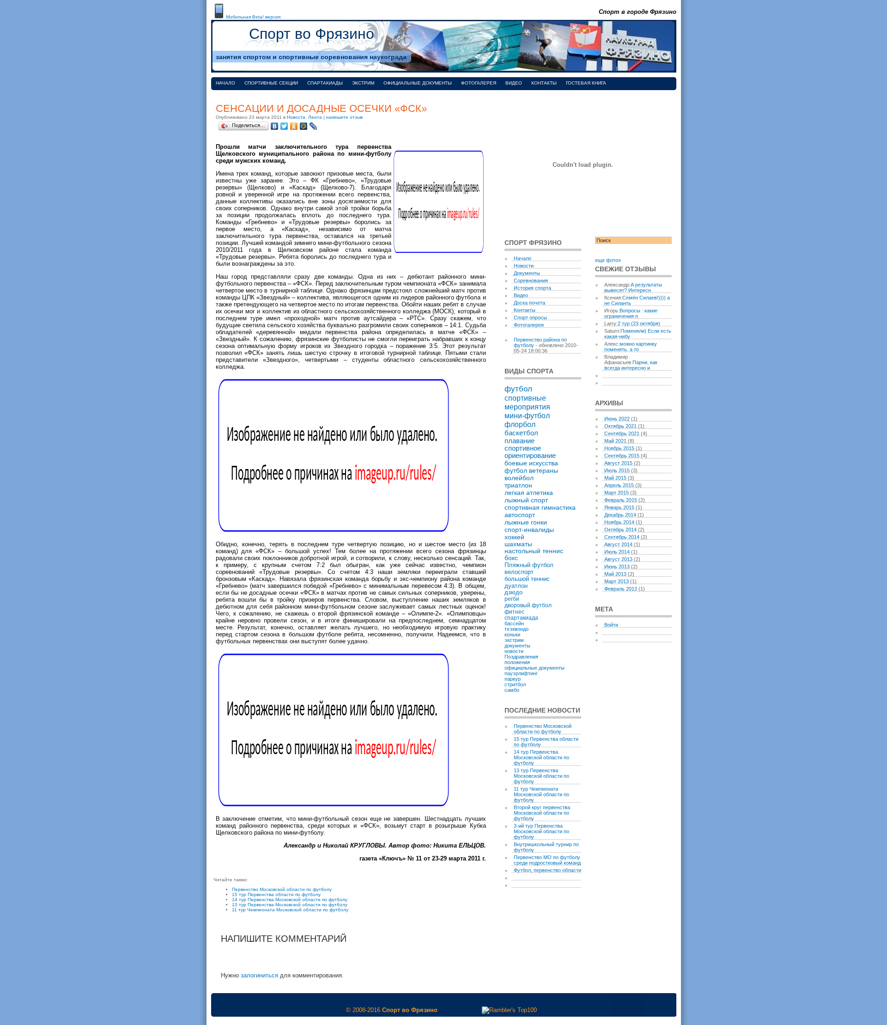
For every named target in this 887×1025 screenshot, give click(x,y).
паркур (512, 679)
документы (517, 645)
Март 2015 (616, 492)
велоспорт (519, 571)
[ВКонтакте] (274, 126)
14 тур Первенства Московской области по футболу (289, 899)
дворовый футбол (528, 605)
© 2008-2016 (363, 1010)
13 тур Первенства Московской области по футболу (289, 904)
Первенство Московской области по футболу (282, 889)
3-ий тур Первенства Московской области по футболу (541, 831)
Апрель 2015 (619, 485)
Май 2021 (615, 441)
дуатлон (516, 585)
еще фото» (608, 260)
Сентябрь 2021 (621, 433)
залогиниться (259, 975)
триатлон (518, 485)
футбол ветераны (531, 470)
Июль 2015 (617, 470)
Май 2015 (615, 478)
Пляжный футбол (528, 564)
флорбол (519, 424)
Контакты (544, 82)
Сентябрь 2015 (621, 455)
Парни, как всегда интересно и (630, 365)
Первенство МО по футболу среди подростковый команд (547, 860)
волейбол (519, 478)
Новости (296, 117)
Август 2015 (618, 463)
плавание (519, 441)
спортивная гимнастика (540, 507)
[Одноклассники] (294, 126)
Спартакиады (325, 82)
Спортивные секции (271, 82)
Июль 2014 (617, 552)
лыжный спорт (526, 500)
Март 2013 (616, 581)
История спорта (532, 288)
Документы (527, 273)
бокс (511, 558)
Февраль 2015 (620, 500)
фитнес (514, 612)
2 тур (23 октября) (639, 323)
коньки (512, 634)
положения (517, 662)
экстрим (514, 640)
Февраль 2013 (620, 589)
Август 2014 (618, 544)
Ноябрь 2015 (619, 448)
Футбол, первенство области (547, 870)
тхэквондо (516, 629)
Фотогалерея (478, 82)
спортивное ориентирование (530, 452)
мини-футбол (527, 415)
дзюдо (513, 592)
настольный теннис (533, 551)
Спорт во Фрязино (311, 33)
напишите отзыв (344, 117)
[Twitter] (284, 126)
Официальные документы (417, 82)
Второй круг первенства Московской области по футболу (542, 813)
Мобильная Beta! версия (253, 16)
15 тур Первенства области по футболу (276, 894)
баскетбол (521, 433)
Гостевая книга (586, 82)
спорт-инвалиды (529, 529)
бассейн (514, 623)
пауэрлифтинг (521, 673)
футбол (518, 388)
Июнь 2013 (617, 566)
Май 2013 (615, 574)
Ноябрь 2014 (619, 522)
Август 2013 (618, 559)
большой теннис (527, 578)
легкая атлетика (528, 492)
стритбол (515, 684)
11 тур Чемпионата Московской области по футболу (290, 909)
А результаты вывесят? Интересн (633, 287)
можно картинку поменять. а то (630, 346)
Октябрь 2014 (620, 529)
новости (513, 651)
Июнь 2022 (617, 418)
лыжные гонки (525, 522)
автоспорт (519, 515)
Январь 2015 (619, 507)
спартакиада (521, 618)
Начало (225, 82)
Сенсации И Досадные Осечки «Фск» (321, 108)
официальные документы (534, 668)
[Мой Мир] (304, 126)
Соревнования (531, 280)
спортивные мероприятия (527, 402)
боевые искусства (531, 463)
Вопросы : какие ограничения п (630, 313)
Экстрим (363, 82)
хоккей (514, 537)
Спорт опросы (530, 317)
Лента (315, 117)
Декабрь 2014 (620, 515)
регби (511, 599)
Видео (513, 82)
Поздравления (521, 656)
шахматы (518, 544)
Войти (611, 625)
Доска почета (529, 302)
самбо (511, 690)
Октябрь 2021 (620, 426)
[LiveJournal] (313, 126)
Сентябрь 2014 (621, 537)
